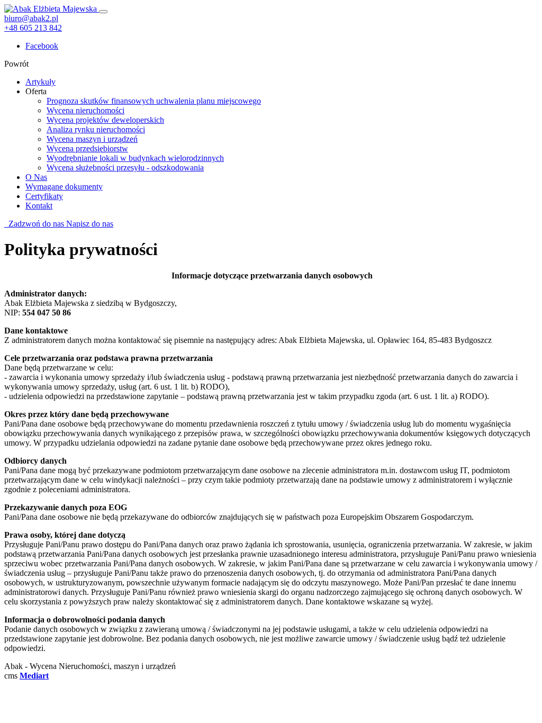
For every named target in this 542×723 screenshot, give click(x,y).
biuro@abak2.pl (31, 18)
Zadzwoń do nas (35, 223)
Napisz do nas (89, 223)
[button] (36, 91)
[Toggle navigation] (103, 11)
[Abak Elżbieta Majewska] (51, 8)
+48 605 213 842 (33, 27)
